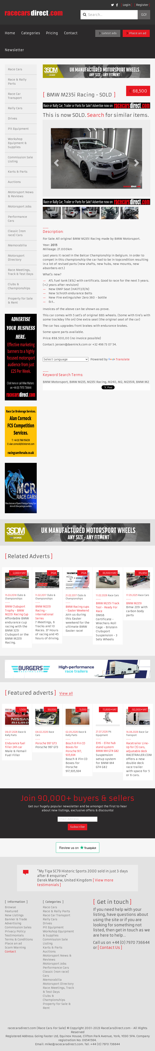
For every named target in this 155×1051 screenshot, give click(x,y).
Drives (12, 118)
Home (10, 33)
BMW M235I (134, 603)
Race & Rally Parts (17, 81)
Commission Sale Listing (20, 159)
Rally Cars (15, 108)
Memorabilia (17, 245)
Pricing (52, 33)
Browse (10, 907)
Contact (71, 33)
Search (95, 115)
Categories (30, 33)
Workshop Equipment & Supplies (17, 143)
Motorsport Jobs (19, 206)
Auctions (14, 182)
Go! (144, 15)
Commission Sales (18, 927)
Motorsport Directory (16, 257)
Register (142, 5)
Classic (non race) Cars (17, 233)
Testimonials (14, 935)
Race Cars (15, 69)
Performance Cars (17, 219)
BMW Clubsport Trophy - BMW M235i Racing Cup (16, 610)
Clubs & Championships (19, 286)
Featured (11, 911)
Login (126, 5)
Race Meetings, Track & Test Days (20, 272)
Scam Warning (15, 947)
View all (66, 693)
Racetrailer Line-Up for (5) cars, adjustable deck (137, 747)
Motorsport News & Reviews (21, 194)
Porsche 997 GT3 (46, 743)
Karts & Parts (17, 171)
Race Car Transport (15, 96)
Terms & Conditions (19, 939)
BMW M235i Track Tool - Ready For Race (107, 607)
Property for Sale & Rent (20, 300)
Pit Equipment (18, 129)
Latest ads (109, 33)
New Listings (14, 915)
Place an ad (137, 33)
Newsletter (14, 50)
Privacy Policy (15, 931)
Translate (123, 359)
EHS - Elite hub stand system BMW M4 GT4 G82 (107, 747)
